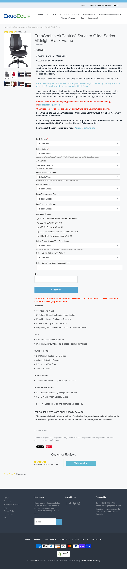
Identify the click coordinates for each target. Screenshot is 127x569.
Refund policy (97, 539)
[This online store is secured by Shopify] (63, 555)
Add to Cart (56, 289)
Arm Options (41, 161)
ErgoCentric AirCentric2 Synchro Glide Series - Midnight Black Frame (35, 27)
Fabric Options (42, 149)
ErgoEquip (35, 560)
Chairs (75, 14)
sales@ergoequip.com (49, 104)
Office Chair (55, 440)
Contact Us (8, 514)
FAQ (5, 517)
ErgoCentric (39, 44)
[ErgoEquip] (17, 16)
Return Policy (9, 511)
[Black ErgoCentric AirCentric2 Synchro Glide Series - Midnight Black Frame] (7, 75)
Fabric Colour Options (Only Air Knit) (50, 253)
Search (27, 539)
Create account (95, 5)
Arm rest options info (85, 128)
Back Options (41, 139)
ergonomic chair (88, 437)
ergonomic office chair (105, 437)
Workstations (88, 14)
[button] (10, 31)
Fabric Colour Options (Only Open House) (52, 241)
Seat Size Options (43, 184)
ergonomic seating (41, 440)
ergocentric (58, 437)
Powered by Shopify (93, 560)
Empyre (83, 560)
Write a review (80, 463)
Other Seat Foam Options (46, 173)
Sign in (83, 5)
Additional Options (43, 214)
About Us (50, 14)
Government (93, 18)
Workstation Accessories (109, 14)
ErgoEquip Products (12, 504)
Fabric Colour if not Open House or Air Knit (53, 263)
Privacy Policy (65, 539)
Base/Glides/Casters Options (47, 194)
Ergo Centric (48, 437)
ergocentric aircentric (72, 437)
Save (50, 447)
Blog (82, 18)
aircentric (38, 437)
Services (63, 14)
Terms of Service (81, 539)
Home (40, 14)
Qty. (36, 274)
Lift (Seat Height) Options (46, 204)
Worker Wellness (68, 18)
